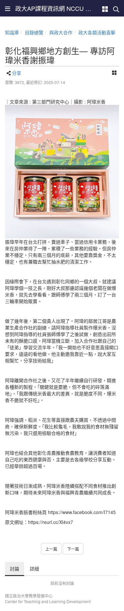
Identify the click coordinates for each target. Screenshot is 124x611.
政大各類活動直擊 (96, 32)
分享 (16, 73)
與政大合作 (60, 32)
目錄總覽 (34, 32)
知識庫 (12, 32)
